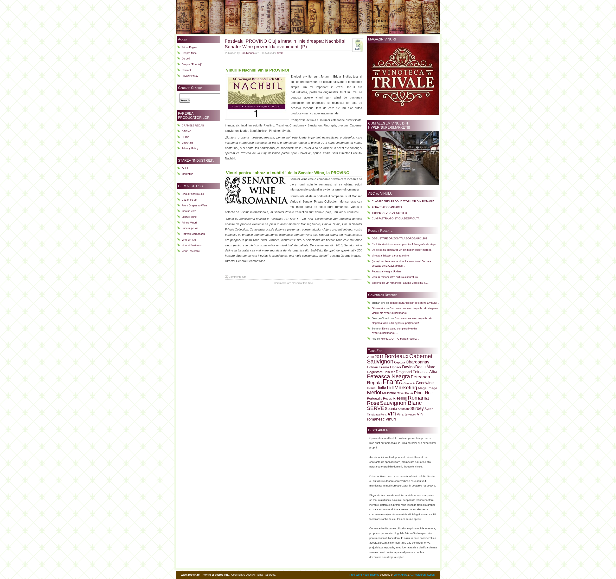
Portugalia (374, 398)
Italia (382, 388)
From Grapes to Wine (194, 205)
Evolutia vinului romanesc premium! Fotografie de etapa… (405, 244)
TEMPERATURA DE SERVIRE (389, 212)
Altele (280, 53)
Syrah (428, 409)
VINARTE (187, 142)
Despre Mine (189, 53)
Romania (418, 398)
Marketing (187, 173)
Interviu (372, 388)
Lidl (390, 387)
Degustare (375, 372)
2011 (379, 356)
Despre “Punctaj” (192, 64)
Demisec (389, 372)
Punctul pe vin (190, 228)
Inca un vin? (189, 211)
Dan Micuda (248, 53)
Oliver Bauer (405, 393)
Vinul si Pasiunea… (193, 245)
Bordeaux (397, 356)
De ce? (186, 58)
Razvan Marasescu (193, 233)
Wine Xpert (400, 574)
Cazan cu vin (189, 199)
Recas (387, 398)
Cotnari (372, 367)
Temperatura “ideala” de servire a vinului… (414, 302)
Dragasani (404, 372)
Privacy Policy (190, 75)
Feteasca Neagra (388, 376)
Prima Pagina (189, 47)
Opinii (185, 168)
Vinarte (402, 414)
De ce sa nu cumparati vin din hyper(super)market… (402, 249)
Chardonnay (417, 362)
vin (391, 413)
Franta (393, 382)
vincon (412, 414)
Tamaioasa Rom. (377, 414)
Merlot (374, 392)
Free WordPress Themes (364, 574)
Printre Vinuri (189, 222)
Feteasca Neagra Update (386, 271)
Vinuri (390, 419)
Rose (373, 403)
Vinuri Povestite (191, 251)
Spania (391, 408)
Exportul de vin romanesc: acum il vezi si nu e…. (400, 282)
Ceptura (399, 362)
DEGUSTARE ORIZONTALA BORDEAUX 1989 (399, 238)
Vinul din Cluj (189, 239)
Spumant (404, 408)
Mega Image (427, 388)
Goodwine (425, 383)
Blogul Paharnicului (193, 193)
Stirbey (417, 408)
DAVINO (187, 131)
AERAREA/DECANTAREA (387, 207)
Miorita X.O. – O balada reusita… (400, 338)
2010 (370, 357)
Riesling (400, 398)
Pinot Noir (423, 392)
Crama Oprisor (390, 367)
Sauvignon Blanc (401, 403)
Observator (378, 308)
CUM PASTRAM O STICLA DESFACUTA (395, 218)
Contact (186, 70)
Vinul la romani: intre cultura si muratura (395, 277)
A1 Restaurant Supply (422, 574)
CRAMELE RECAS (193, 125)
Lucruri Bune (189, 216)
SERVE (186, 137)
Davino (408, 366)
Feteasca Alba (425, 372)
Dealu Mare (425, 367)
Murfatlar (389, 393)
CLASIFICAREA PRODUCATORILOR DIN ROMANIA (403, 201)
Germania (409, 383)
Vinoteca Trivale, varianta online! (391, 255)
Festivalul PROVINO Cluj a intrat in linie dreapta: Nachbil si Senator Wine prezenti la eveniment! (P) (285, 43)
